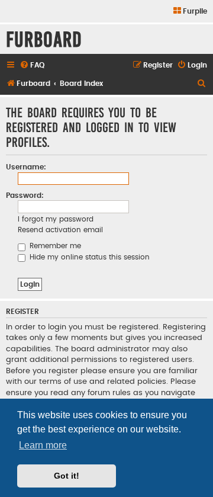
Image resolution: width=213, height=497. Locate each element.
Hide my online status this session (88, 257)
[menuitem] (189, 12)
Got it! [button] (66, 475)
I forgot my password (55, 219)
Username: (26, 167)
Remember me (54, 245)
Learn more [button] (43, 445)
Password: (25, 195)
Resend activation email (60, 229)
